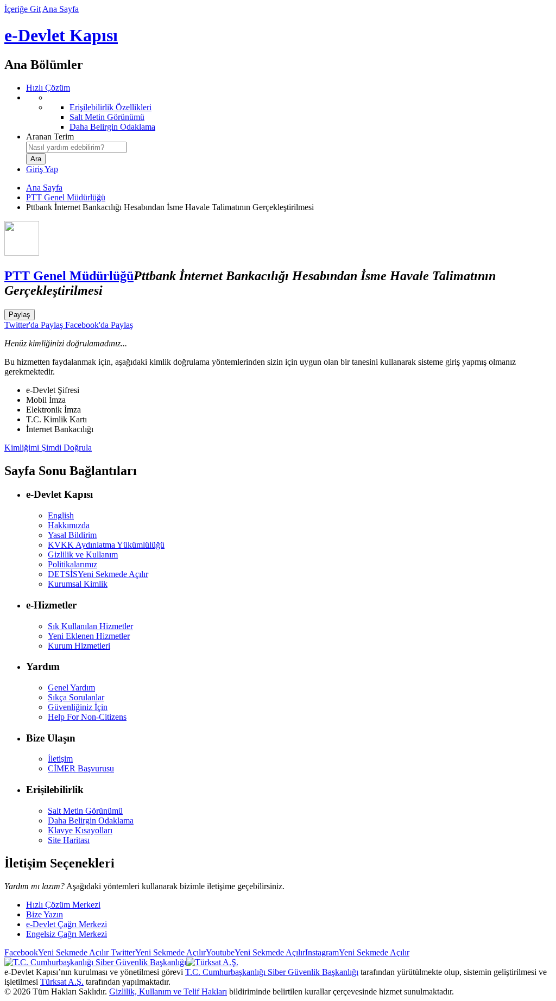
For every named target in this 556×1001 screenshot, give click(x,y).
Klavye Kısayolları (80, 830)
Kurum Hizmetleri (79, 645)
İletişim (60, 758)
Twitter (157, 952)
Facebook (56, 952)
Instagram (357, 952)
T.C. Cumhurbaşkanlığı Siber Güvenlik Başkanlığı (271, 972)
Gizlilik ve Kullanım (83, 554)
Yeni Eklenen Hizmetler (89, 636)
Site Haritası (69, 840)
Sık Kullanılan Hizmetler (90, 626)
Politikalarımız (72, 564)
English (61, 515)
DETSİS (98, 574)
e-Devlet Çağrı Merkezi (66, 924)
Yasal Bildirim (72, 535)
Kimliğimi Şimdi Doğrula (48, 447)
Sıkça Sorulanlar (76, 697)
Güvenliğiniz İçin (78, 707)
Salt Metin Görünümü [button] (85, 810)
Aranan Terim (50, 136)
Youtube (255, 952)
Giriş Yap (42, 169)
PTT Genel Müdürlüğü (65, 197)
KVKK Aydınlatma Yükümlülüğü (106, 544)
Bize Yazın (44, 914)
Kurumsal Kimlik (78, 583)
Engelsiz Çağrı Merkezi (66, 934)
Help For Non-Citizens (87, 716)
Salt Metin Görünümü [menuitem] (107, 117)
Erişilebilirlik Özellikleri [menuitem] (110, 107)
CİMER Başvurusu (81, 768)
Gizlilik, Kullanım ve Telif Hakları (168, 991)
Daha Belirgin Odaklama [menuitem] (112, 126)
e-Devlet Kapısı (61, 35)
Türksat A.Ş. (62, 981)
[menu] (289, 112)
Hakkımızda (69, 525)
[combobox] (76, 147)
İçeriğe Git (22, 9)
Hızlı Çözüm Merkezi (63, 904)
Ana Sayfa (60, 9)
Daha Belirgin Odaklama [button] (91, 820)
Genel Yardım (71, 687)
